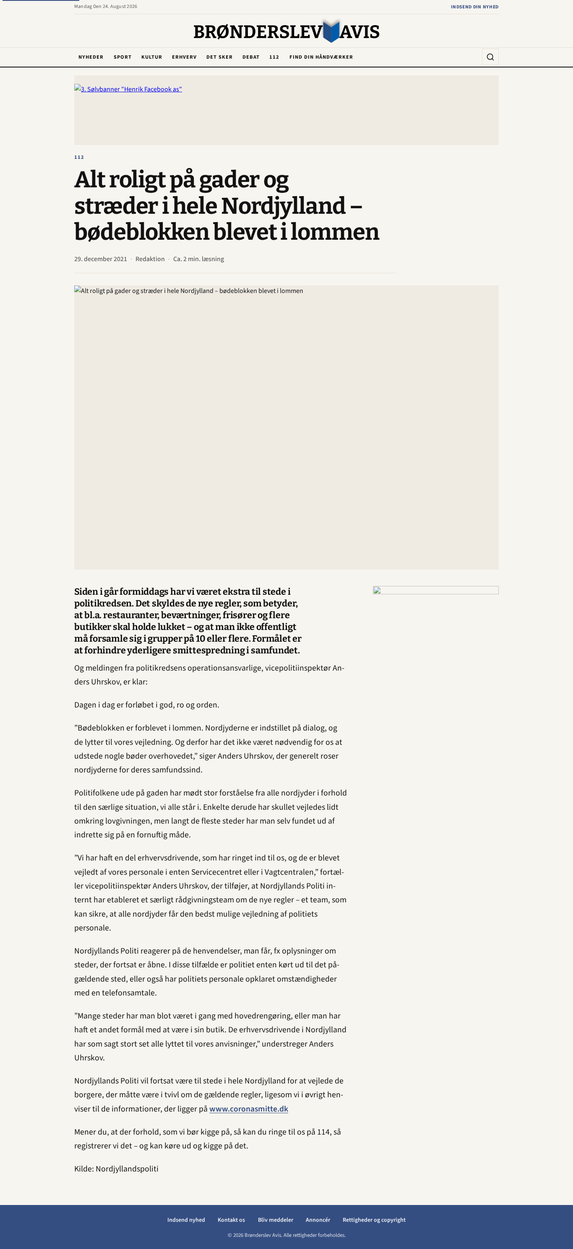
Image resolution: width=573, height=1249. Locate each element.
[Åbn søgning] (490, 57)
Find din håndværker (321, 57)
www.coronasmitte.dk (248, 1109)
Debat (251, 57)
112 (274, 57)
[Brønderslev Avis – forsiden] (287, 31)
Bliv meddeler (275, 1220)
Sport (123, 57)
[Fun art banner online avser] (436, 711)
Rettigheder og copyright (374, 1220)
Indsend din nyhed (475, 6)
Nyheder (91, 57)
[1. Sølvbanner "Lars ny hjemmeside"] (286, 110)
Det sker (219, 57)
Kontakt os (231, 1220)
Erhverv (184, 57)
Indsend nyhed (186, 1220)
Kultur (151, 57)
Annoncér (318, 1220)
